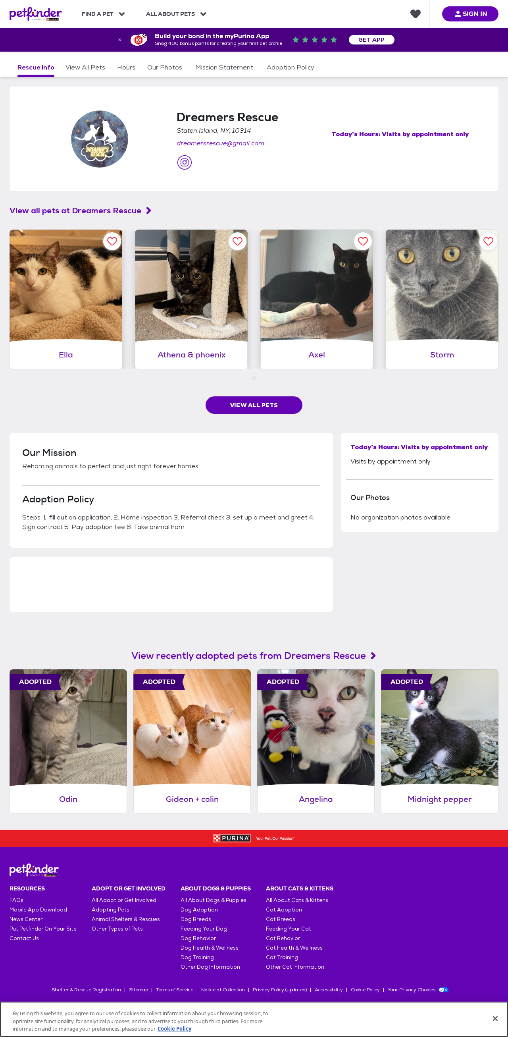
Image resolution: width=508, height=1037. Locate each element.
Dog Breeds (196, 919)
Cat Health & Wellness (294, 947)
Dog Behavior (198, 938)
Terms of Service (174, 990)
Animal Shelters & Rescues (126, 919)
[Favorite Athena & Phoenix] (237, 241)
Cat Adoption (284, 909)
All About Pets (170, 13)
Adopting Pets (110, 909)
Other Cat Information (295, 967)
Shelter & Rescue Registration (86, 990)
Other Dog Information (210, 967)
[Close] (495, 1018)
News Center (26, 919)
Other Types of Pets (117, 928)
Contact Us (24, 938)
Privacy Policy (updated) (280, 990)
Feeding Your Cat (288, 928)
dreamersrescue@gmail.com (220, 143)
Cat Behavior (283, 938)
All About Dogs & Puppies (213, 900)
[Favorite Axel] (363, 241)
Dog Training (197, 957)
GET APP (371, 39)
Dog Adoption (199, 909)
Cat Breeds (280, 919)
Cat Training (282, 957)
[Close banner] (120, 39)
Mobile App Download (38, 909)
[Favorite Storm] (488, 241)
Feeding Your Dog (204, 928)
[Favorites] (415, 14)
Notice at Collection (223, 990)
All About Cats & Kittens (297, 900)
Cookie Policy (365, 990)
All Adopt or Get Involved (124, 900)
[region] (254, 1019)
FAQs (16, 900)
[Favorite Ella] (112, 241)
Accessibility (329, 990)
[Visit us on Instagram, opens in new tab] (184, 162)
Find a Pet (98, 13)
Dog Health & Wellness (210, 947)
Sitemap (138, 990)
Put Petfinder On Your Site (43, 928)
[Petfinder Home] (36, 14)
